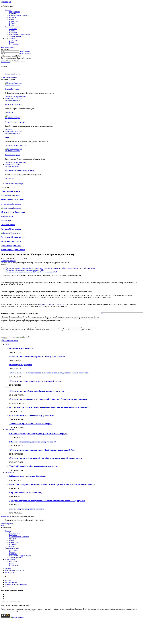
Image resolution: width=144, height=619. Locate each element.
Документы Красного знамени (16, 584)
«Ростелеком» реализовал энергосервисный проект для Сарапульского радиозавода (48, 399)
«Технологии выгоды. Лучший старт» (52, 304)
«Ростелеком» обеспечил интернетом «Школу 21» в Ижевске (37, 356)
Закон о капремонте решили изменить (26, 509)
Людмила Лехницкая (12, 85)
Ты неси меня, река (12, 155)
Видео (11, 42)
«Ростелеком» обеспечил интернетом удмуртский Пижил (35, 381)
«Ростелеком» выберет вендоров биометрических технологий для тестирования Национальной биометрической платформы (50, 268)
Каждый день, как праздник (15, 122)
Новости (8, 10)
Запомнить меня (9, 56)
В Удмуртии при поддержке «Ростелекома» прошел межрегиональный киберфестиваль (49, 407)
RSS (6, 586)
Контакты (8, 580)
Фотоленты (13, 40)
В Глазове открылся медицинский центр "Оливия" (32, 442)
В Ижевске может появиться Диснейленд (27, 476)
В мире (11, 25)
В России (12, 23)
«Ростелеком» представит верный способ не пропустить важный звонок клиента (46, 458)
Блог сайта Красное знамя (14, 570)
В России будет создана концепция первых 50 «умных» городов (38, 433)
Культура (12, 17)
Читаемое (8, 387)
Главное (8, 569)
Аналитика (13, 29)
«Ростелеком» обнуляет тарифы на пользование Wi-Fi (24, 270)
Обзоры (12, 31)
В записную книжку (8, 261)
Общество (13, 14)
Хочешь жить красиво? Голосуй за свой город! (30, 423)
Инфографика (14, 44)
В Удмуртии (13, 21)
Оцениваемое (10, 429)
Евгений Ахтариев (12, 166)
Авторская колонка (12, 27)
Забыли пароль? (25, 53)
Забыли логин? (24, 51)
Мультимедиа (10, 38)
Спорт (11, 19)
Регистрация (5, 62)
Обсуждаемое (10, 472)
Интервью (13, 32)
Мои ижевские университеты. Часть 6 (19, 170)
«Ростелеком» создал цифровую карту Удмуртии (31, 415)
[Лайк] (19, 337)
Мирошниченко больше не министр (25, 492)
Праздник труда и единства (21, 348)
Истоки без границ (12, 89)
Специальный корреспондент (20, 34)
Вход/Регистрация (7, 47)
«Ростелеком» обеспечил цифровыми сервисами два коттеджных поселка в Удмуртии (48, 373)
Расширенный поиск (12, 74)
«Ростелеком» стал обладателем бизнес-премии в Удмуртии (36, 391)
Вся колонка (9, 184)
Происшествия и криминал (19, 15)
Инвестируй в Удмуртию (20, 365)
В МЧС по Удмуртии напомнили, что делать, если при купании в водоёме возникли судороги (52, 484)
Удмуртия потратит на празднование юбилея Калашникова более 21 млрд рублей (47, 501)
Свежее (7, 344)
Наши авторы (10, 572)
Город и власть (14, 12)
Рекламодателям (11, 582)
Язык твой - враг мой (13, 105)
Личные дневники (16, 36)
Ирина (7, 137)
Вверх (3, 525)
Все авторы (19, 184)
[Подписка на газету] (9, 77)
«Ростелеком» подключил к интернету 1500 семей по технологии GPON (31, 272)
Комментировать (7, 516)
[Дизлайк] (26, 337)
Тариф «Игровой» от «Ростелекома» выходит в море (33, 466)
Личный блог (10, 178)
